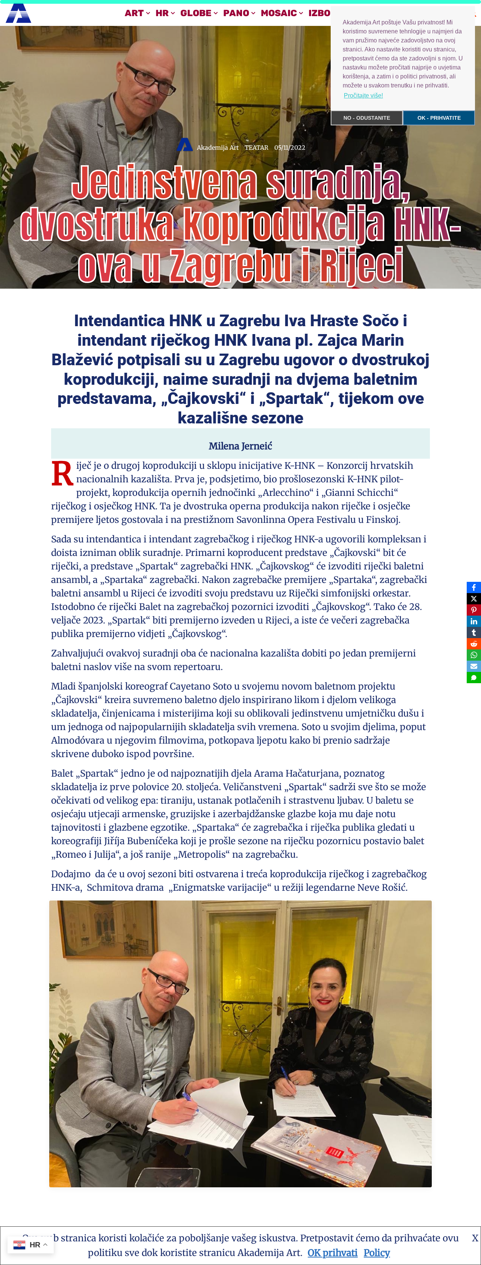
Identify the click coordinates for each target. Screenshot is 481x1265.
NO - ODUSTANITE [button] (366, 118)
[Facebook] (474, 587)
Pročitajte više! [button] (363, 95)
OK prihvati (333, 1253)
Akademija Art (218, 147)
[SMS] (474, 677)
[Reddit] (474, 643)
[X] (474, 598)
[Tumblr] (474, 632)
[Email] (474, 666)
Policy (377, 1253)
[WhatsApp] (474, 655)
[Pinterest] (474, 610)
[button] (148, 13)
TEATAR (256, 147)
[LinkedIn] (474, 621)
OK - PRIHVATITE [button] (439, 118)
